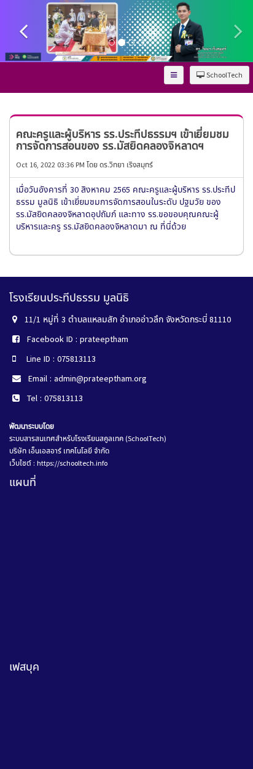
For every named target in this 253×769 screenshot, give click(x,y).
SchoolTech (223, 75)
